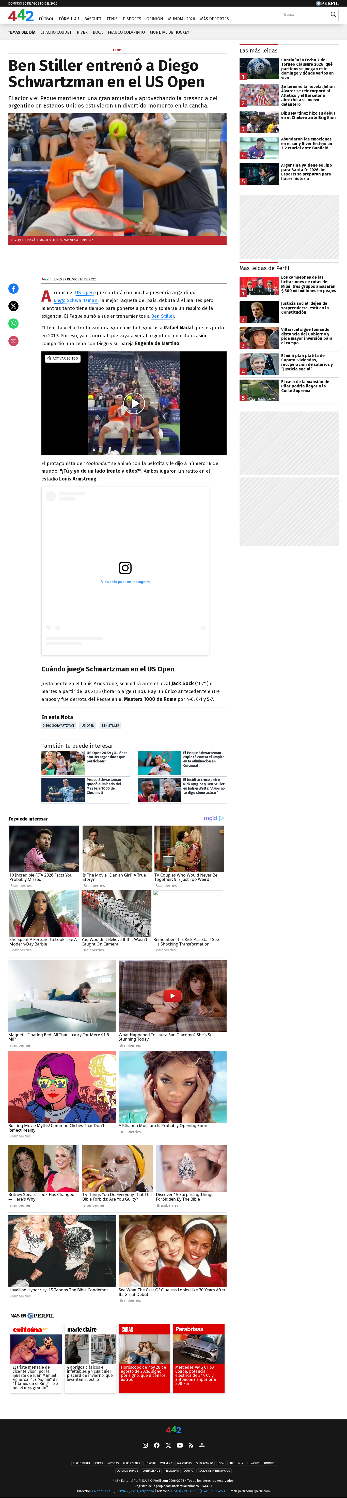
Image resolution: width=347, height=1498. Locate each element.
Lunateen (253, 1463)
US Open (84, 292)
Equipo (188, 1470)
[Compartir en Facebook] (13, 288)
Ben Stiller (162, 316)
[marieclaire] (90, 1330)
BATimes (269, 1463)
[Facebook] (157, 1445)
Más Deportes (214, 18)
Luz (231, 1463)
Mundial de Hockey (169, 32)
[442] (173, 1430)
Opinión (154, 18)
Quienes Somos (127, 1470)
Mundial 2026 (181, 18)
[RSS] (191, 1445)
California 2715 (103, 1491)
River (82, 32)
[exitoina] (36, 1330)
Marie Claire (131, 1463)
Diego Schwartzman (76, 300)
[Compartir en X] (13, 306)
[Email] (13, 341)
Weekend (166, 1463)
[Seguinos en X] (168, 1446)
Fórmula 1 (69, 18)
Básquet (92, 18)
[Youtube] (180, 1445)
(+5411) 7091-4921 (183, 1491)
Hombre (150, 1463)
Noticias (113, 1463)
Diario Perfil (81, 1463)
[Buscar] (333, 14)
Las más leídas (259, 50)
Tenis (112, 18)
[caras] (144, 1330)
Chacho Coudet (56, 32)
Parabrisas (184, 1463)
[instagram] (145, 1446)
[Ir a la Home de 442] (21, 19)
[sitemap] (201, 1445)
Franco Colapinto (126, 32)
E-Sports (132, 18)
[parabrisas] (199, 1330)
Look (221, 1463)
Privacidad (172, 1470)
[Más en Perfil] (40, 1316)
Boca (98, 32)
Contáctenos (151, 1470)
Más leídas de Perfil (265, 268)
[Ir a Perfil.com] (327, 4)
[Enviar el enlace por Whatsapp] (13, 323)
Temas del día (21, 32)
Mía (240, 1463)
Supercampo (204, 1463)
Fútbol (46, 18)
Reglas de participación (214, 1470)
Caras (99, 1463)
